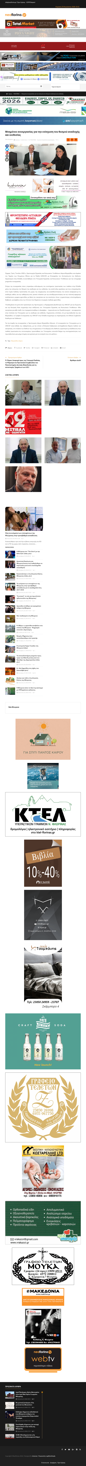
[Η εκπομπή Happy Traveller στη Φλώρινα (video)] (10, 649)
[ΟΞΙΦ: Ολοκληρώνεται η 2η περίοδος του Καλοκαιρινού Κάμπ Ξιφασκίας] (9, 1437)
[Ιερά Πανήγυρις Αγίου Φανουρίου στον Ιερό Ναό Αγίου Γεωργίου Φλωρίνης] (9, 1394)
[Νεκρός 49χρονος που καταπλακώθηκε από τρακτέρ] (10, 639)
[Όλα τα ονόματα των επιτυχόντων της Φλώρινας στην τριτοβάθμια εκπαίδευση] (24, 519)
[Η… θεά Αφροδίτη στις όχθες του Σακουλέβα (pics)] (10, 671)
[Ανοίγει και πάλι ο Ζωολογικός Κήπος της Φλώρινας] (10, 681)
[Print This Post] (7, 159)
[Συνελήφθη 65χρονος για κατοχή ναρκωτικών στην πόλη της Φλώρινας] (9, 1427)
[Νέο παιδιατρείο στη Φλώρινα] (10, 619)
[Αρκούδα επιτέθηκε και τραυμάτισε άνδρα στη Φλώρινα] (10, 609)
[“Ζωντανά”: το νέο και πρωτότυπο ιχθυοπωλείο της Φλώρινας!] (10, 599)
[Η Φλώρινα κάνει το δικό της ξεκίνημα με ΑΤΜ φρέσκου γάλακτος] (10, 691)
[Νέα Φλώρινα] (15, 14)
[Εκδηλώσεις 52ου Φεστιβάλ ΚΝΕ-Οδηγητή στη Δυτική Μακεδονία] (23, 421)
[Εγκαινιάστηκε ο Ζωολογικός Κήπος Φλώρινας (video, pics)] (10, 577)
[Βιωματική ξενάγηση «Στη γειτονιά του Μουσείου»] (9, 1405)
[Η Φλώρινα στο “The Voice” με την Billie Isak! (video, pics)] (10, 554)
